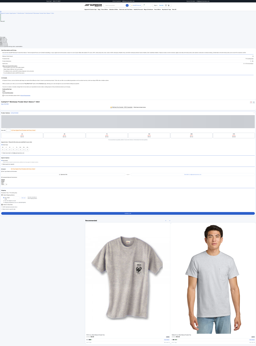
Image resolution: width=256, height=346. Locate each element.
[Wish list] (166, 5)
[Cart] (169, 5)
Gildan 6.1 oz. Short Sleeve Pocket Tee (181, 335)
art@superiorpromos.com (128, 1)
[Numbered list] (3, 181)
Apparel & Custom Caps (6, 13)
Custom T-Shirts (16, 13)
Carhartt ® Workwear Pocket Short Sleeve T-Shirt (41, 13)
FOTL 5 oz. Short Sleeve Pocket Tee (95, 335)
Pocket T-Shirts (24, 13)
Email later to (192, 174)
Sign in (155, 5)
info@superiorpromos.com (202, 1)
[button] (128, 113)
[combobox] (115, 5)
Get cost (23, 197)
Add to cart (128, 213)
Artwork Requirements (25, 95)
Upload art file (64, 174)
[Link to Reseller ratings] (147, 5)
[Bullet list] (2, 181)
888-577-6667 (56, 1)
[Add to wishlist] (251, 102)
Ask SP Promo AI (137, 5)
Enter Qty (3, 130)
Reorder (161, 5)
